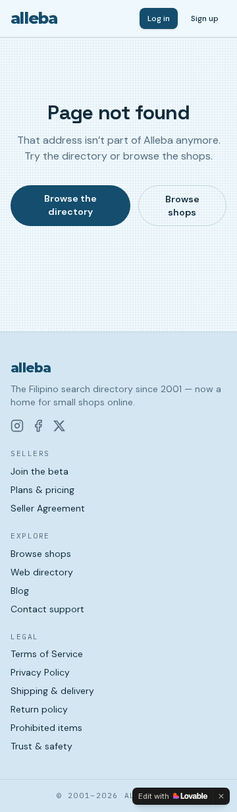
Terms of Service (47, 654)
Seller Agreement (48, 508)
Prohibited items (46, 728)
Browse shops (182, 205)
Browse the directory (70, 205)
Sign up (205, 18)
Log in (158, 18)
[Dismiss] (221, 796)
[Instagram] (17, 425)
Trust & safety (41, 746)
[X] (59, 425)
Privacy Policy (40, 672)
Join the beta (39, 471)
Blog (20, 590)
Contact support (47, 609)
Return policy (39, 709)
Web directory (42, 572)
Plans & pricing (42, 490)
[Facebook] (38, 425)
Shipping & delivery (52, 691)
